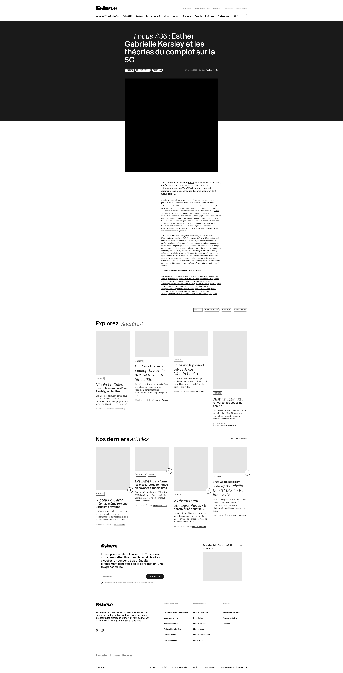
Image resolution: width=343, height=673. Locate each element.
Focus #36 (197, 270)
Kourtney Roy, (190, 291)
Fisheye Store (228, 8)
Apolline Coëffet (212, 70)
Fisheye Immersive (200, 612)
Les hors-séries (170, 634)
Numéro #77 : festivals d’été (107, 16)
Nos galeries (198, 618)
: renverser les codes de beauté (228, 402)
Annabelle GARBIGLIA (227, 425)
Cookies (195, 667)
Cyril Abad (179, 291)
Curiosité (187, 16)
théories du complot (194, 191)
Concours (226, 623)
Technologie (240, 310)
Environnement (153, 16)
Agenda (198, 16)
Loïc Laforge (173, 279)
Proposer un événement (232, 618)
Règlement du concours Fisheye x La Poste (233, 667)
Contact (164, 667)
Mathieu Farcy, (190, 284)
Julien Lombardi (167, 276)
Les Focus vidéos (170, 640)
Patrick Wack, (189, 289)
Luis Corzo (170, 281)
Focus (191, 183)
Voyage (176, 16)
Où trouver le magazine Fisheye (176, 612)
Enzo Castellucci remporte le (151, 373)
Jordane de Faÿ (119, 409)
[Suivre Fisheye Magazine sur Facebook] (97, 630)
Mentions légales (209, 667)
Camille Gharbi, (189, 294)
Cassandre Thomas (160, 400)
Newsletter (216, 8)
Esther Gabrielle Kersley (183, 185)
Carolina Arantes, (176, 284)
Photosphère (223, 16)
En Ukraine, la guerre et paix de (189, 370)
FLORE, (213, 284)
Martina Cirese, (173, 286)
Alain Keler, (201, 291)
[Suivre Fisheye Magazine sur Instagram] (102, 630)
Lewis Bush (180, 281)
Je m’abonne (155, 576)
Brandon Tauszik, (175, 294)
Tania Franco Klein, (203, 289)
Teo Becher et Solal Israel (189, 279)
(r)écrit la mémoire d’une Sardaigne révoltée (112, 387)
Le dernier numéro (171, 618)
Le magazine (198, 640)
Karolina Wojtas (181, 276)
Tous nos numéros (171, 623)
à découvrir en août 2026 (190, 504)
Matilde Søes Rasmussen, (206, 281)
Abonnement (187, 8)
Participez (209, 16)
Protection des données (179, 667)
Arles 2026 (127, 16)
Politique (157, 70)
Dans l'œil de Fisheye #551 (217, 545)
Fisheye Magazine (199, 526)
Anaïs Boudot (209, 276)
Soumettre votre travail (202, 8)
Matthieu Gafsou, (203, 284)
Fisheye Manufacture (201, 634)
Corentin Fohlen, (202, 294)
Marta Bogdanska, (176, 289)
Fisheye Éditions (199, 623)
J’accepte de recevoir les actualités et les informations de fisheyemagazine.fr (128, 582)
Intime (166, 16)
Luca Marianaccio (195, 276)
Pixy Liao (213, 294)
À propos (153, 667)
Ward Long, (184, 286)
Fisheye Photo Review (172, 629)
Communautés (143, 70)
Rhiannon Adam (206, 279)
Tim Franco (190, 281)
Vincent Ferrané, (196, 286)
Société (139, 16)
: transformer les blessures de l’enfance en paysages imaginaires (152, 484)
